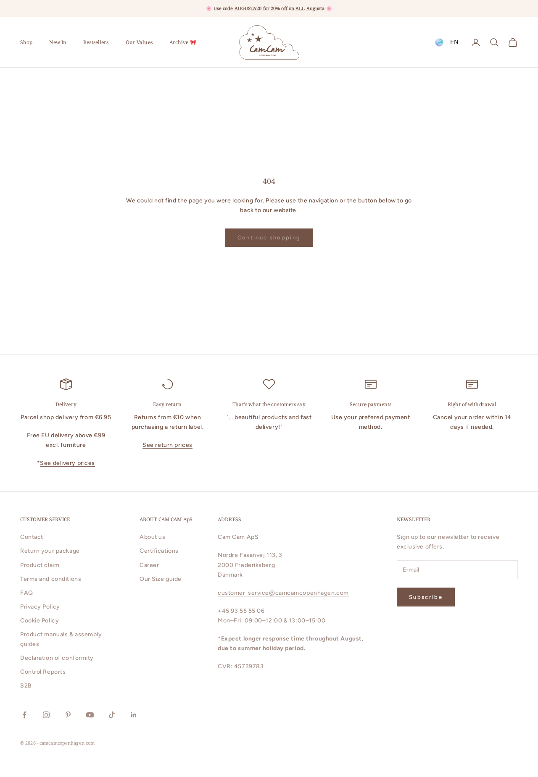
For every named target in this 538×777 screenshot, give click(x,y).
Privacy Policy (40, 606)
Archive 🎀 (182, 42)
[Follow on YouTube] (90, 715)
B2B (26, 685)
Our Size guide (161, 579)
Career (149, 565)
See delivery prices (67, 463)
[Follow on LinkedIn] (133, 715)
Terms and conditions (50, 579)
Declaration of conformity (57, 658)
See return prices (167, 445)
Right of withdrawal (472, 404)
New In (57, 42)
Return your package (50, 550)
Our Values (139, 42)
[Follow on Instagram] (46, 715)
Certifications (159, 550)
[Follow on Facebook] (24, 715)
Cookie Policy (39, 620)
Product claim (39, 565)
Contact (31, 537)
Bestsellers (95, 42)
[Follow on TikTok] (112, 715)
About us (152, 537)
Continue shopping (269, 237)
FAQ (26, 592)
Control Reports (43, 671)
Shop (26, 42)
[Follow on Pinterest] (68, 715)
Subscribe (426, 597)
